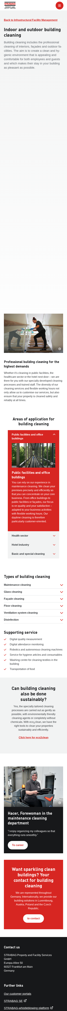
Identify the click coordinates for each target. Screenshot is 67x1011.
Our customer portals (17, 993)
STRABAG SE (13, 1001)
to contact (33, 918)
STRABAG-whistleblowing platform (26, 1008)
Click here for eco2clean (33, 737)
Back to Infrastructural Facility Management (30, 20)
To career (18, 845)
